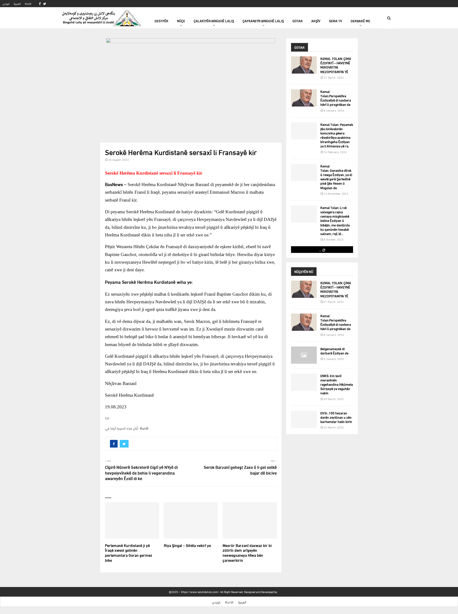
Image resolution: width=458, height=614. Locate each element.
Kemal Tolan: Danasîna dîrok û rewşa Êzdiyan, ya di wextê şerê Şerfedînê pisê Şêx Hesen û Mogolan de (336, 176)
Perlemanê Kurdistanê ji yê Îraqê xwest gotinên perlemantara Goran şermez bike (128, 552)
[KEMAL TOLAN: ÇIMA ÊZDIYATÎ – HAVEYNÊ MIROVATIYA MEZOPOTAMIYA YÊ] (304, 65)
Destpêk (161, 20)
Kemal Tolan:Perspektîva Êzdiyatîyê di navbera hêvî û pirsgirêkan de (335, 98)
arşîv (315, 20)
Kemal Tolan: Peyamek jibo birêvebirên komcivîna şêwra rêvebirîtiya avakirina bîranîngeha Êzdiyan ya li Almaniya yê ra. (336, 135)
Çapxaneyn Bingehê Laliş (263, 20)
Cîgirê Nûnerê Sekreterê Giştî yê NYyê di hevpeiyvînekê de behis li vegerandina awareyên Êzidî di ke (141, 472)
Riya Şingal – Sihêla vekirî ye (187, 545)
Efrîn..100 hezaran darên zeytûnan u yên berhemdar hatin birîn (336, 417)
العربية (17, 3)
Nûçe (181, 20)
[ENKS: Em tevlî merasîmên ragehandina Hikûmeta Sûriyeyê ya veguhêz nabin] (304, 382)
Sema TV (335, 20)
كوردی (6, 3)
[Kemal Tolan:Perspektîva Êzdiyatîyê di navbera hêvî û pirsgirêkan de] (304, 98)
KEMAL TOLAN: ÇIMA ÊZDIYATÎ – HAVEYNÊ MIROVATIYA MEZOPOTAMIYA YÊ (335, 65)
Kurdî (28, 3)
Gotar (297, 20)
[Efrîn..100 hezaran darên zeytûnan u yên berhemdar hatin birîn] (304, 419)
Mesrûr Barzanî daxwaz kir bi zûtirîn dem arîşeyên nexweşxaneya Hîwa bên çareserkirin (247, 552)
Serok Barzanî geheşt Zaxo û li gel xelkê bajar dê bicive (240, 470)
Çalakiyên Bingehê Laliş (214, 20)
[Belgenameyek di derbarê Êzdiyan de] (304, 355)
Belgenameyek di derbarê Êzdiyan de (334, 350)
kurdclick (283, 592)
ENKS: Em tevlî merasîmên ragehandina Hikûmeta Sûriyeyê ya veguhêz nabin (336, 384)
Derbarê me (360, 20)
